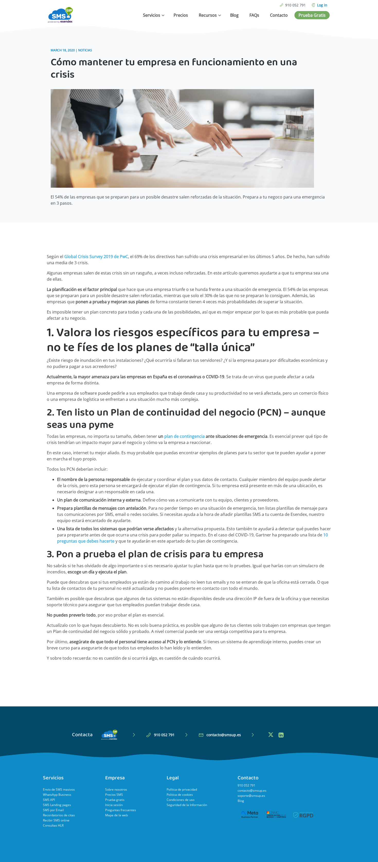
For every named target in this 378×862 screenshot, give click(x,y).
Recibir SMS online (56, 820)
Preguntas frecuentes (120, 810)
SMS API (49, 800)
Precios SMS (114, 794)
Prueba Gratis (312, 15)
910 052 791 (295, 5)
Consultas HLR (53, 825)
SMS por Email (53, 810)
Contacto (279, 15)
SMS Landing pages (57, 805)
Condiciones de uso (180, 800)
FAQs (254, 15)
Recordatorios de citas (59, 815)
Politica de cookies (180, 794)
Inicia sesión (114, 805)
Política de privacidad (182, 789)
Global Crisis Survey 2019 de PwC (96, 256)
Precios (181, 15)
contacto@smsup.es (223, 734)
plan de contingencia (184, 436)
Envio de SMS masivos (59, 789)
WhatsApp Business (57, 794)
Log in (322, 5)
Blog (234, 15)
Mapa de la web (116, 815)
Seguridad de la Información (187, 805)
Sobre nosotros (116, 789)
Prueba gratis (114, 800)
